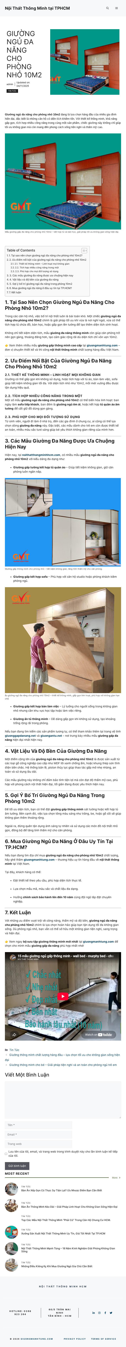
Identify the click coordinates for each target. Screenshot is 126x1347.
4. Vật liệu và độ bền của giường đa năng (34, 279)
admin (10, 84)
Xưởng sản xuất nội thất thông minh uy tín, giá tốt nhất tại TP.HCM (63, 1233)
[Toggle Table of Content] (82, 250)
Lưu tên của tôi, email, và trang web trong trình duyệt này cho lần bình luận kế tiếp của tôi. (63, 1153)
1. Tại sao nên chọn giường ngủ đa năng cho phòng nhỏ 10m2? (45, 255)
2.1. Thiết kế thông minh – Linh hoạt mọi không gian (42, 263)
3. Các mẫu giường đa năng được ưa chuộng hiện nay (41, 275)
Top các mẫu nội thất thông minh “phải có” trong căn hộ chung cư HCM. (66, 1220)
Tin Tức (12, 91)
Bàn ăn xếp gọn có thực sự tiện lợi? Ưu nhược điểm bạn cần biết (61, 1190)
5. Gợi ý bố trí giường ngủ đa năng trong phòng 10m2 (41, 283)
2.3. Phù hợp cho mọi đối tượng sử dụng (36, 271)
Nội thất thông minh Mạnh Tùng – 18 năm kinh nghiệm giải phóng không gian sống (68, 1250)
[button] (107, 8)
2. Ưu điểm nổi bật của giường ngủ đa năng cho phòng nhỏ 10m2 (47, 259)
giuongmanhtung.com (37, 1339)
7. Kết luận (15, 292)
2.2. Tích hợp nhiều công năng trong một (37, 267)
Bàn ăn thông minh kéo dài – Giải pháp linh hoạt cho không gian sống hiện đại (69, 1206)
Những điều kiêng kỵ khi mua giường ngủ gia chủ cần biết (56, 1266)
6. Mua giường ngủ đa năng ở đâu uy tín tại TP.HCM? (40, 288)
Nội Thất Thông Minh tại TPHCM (37, 8)
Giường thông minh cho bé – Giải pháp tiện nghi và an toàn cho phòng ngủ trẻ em (63, 1065)
